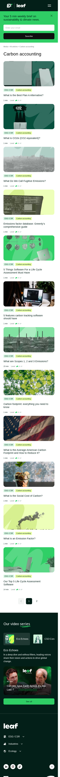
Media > (6, 47)
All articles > (15, 47)
